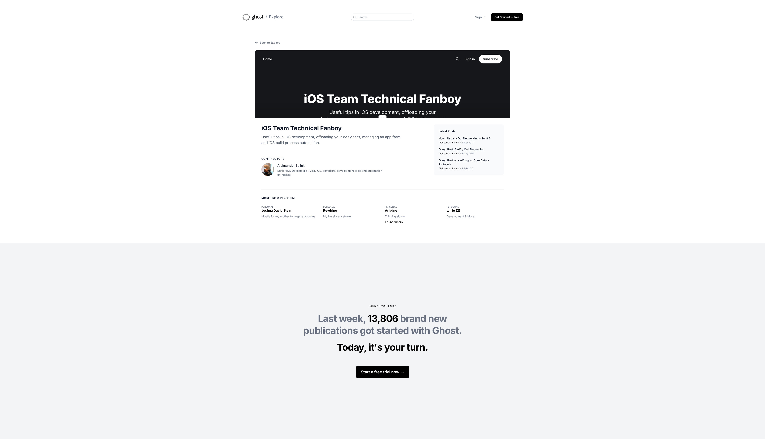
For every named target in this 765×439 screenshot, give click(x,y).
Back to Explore (270, 42)
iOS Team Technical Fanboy (301, 128)
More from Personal (278, 198)
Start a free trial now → (382, 372)
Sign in (480, 17)
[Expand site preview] (382, 118)
